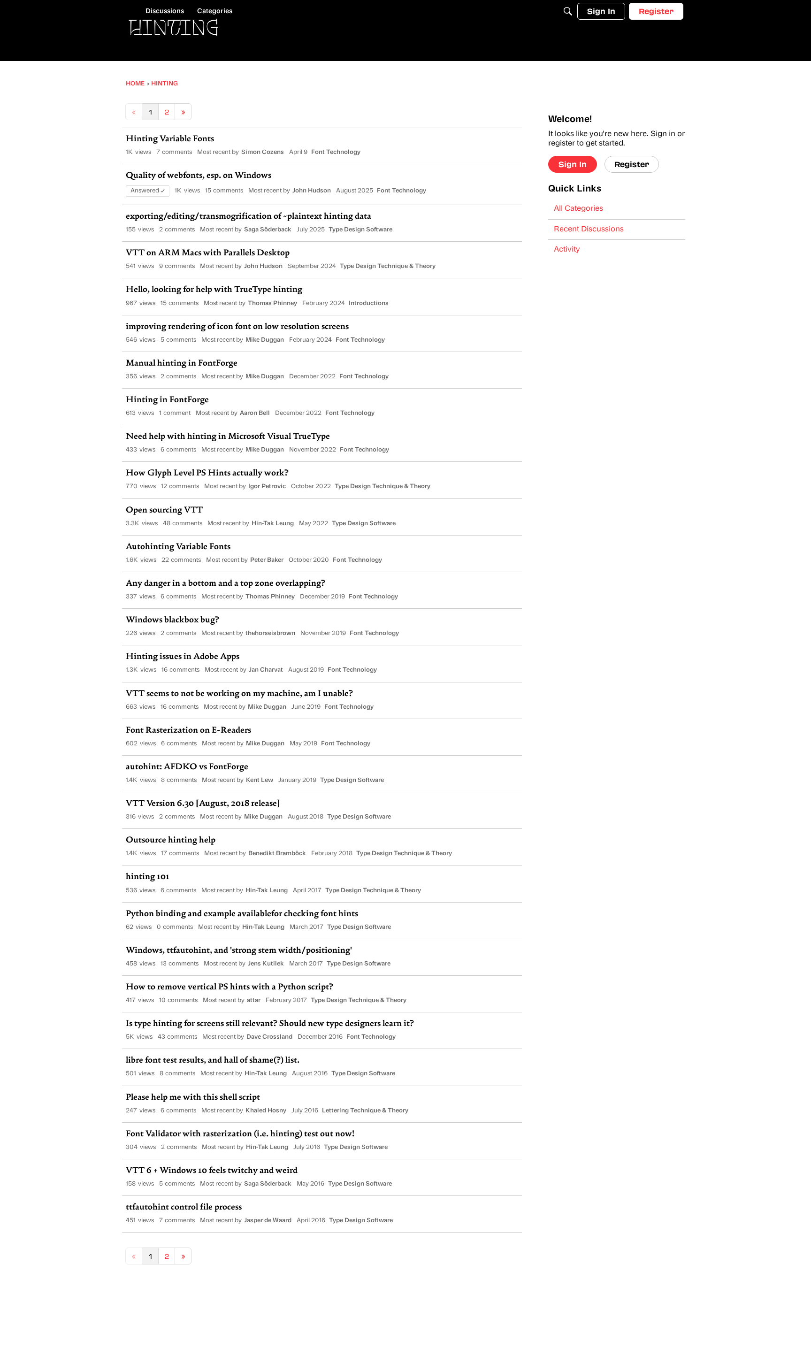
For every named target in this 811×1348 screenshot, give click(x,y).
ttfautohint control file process (184, 1207)
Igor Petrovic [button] (267, 486)
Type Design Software (360, 230)
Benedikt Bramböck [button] (277, 853)
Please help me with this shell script (193, 1098)
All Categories (578, 209)
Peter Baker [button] (266, 560)
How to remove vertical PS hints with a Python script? (229, 987)
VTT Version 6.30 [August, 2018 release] (203, 804)
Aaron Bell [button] (255, 413)
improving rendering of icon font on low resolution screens (237, 327)
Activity (567, 249)
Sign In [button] (573, 164)
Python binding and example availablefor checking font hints (242, 914)
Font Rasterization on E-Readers (188, 731)
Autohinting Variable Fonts (178, 547)
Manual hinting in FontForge (181, 364)
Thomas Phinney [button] (272, 303)
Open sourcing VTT (164, 510)
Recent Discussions (589, 229)
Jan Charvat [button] (266, 670)
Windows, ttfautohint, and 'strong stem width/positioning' (239, 951)
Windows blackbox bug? (172, 620)
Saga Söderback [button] (267, 230)
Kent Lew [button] (259, 780)
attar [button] (253, 1000)
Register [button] (631, 164)
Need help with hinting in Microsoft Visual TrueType (228, 437)
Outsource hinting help (170, 840)
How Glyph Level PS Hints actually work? (207, 473)
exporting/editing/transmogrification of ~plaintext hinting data (248, 217)
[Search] (567, 11)
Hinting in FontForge (167, 400)
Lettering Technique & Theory (365, 1111)
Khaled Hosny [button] (265, 1111)
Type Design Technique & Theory (388, 266)
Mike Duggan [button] (264, 340)
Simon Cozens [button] (262, 152)
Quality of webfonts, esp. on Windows (198, 176)
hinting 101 (147, 877)
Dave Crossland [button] (269, 1037)
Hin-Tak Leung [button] (273, 524)
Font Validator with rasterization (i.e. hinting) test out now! (240, 1134)
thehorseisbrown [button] (270, 633)
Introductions (369, 303)
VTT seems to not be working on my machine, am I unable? (239, 694)
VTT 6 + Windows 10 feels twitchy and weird (212, 1171)
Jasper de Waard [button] (267, 1221)
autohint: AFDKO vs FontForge (187, 767)
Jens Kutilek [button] (266, 964)
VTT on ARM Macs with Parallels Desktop (208, 253)
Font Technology (335, 152)
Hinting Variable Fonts (170, 139)
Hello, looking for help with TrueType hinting (214, 290)
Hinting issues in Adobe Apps (182, 657)
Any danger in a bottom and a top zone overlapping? (225, 584)
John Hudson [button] (311, 191)
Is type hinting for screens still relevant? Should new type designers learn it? (270, 1024)
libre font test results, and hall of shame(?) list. (212, 1061)
